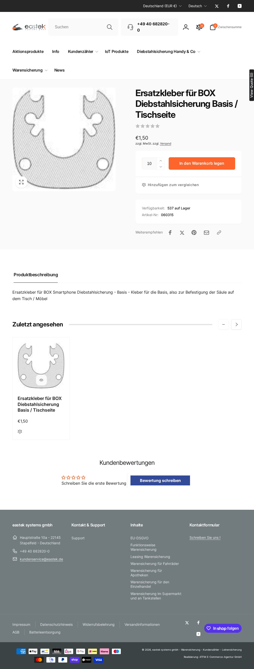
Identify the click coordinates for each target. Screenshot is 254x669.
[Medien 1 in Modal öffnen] (64, 139)
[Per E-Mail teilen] (206, 233)
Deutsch (195, 6)
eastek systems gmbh (165, 649)
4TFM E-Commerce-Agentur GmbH (220, 656)
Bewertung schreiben (160, 480)
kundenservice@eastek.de (41, 559)
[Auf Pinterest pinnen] (193, 232)
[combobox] (83, 27)
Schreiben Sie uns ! (205, 537)
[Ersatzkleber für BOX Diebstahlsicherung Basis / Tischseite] (41, 380)
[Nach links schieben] (223, 324)
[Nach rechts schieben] (236, 324)
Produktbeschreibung (36, 274)
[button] (226, 27)
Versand (165, 143)
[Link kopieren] (219, 232)
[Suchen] (110, 27)
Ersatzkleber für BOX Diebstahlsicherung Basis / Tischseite (40, 404)
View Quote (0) (251, 85)
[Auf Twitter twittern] (182, 232)
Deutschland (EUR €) (160, 6)
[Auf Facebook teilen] (170, 232)
